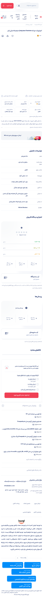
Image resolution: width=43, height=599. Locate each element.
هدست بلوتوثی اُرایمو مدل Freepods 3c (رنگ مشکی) (26, 436)
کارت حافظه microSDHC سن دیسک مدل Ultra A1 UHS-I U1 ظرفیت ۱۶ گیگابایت (22, 429)
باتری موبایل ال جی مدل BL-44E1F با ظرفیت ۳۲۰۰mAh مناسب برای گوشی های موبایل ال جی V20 (22, 452)
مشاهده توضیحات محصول (36, 127)
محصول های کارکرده (24, 17)
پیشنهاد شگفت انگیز (17, 17)
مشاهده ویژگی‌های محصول (35, 116)
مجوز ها (11, 17)
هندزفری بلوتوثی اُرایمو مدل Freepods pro (29, 421)
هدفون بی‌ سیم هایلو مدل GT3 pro (31, 444)
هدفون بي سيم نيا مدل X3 (33, 414)
